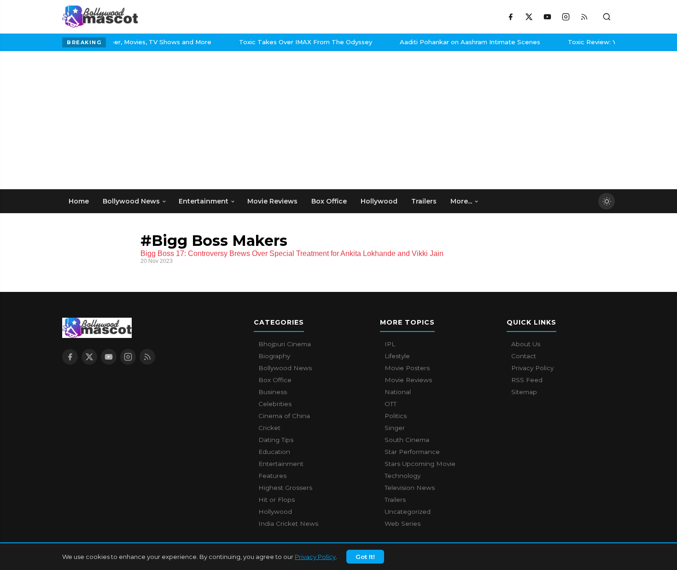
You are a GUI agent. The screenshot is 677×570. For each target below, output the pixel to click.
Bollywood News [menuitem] (131, 201)
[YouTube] (547, 16)
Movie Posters (407, 368)
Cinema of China (284, 415)
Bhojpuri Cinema (284, 344)
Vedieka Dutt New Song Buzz (591, 42)
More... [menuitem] (461, 201)
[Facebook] (510, 16)
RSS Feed (527, 380)
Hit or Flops (276, 499)
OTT (391, 403)
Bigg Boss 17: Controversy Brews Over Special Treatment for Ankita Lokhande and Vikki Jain (292, 253)
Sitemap (524, 392)
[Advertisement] (131, 120)
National (398, 392)
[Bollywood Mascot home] (100, 17)
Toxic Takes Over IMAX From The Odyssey (134, 42)
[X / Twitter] (529, 16)
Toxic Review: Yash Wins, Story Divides (457, 42)
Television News (410, 487)
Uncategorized (408, 511)
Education (274, 451)
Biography (274, 356)
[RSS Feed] (584, 16)
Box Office (275, 380)
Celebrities (275, 403)
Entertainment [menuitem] (203, 201)
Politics (396, 415)
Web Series (402, 523)
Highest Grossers (285, 487)
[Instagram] (565, 16)
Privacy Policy (315, 556)
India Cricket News (288, 523)
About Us (525, 344)
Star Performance (412, 451)
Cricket (269, 427)
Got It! (365, 556)
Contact (523, 356)
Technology (402, 475)
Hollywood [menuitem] (379, 201)
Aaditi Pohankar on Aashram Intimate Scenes (298, 42)
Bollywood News (285, 368)
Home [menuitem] (79, 201)
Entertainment (280, 463)
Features (272, 475)
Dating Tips (275, 439)
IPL (390, 344)
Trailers (395, 499)
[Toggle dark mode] (606, 201)
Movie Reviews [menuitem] (272, 201)
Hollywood (275, 511)
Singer (395, 427)
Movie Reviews (408, 380)
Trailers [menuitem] (424, 201)
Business (272, 392)
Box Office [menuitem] (329, 201)
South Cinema (407, 439)
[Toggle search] (606, 16)
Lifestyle (397, 356)
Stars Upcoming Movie (420, 463)
